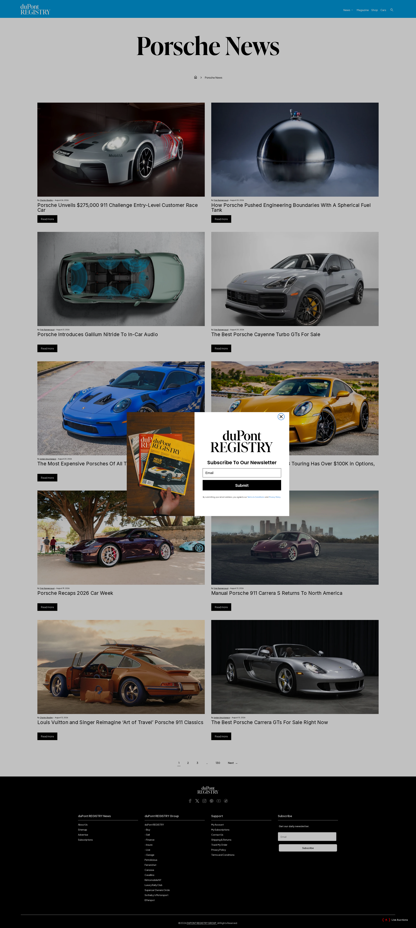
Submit (242, 485)
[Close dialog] (281, 416)
